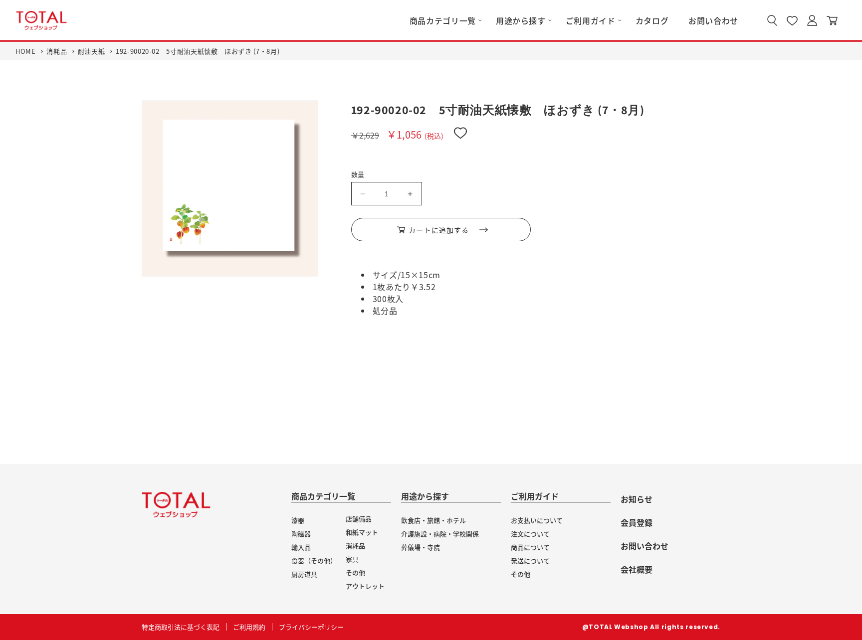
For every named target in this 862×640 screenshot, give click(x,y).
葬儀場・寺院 (420, 547)
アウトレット (365, 586)
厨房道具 (304, 574)
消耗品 (56, 51)
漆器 (297, 520)
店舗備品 (359, 518)
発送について (530, 560)
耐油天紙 (91, 51)
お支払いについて (537, 520)
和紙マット (362, 532)
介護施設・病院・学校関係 (440, 533)
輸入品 (301, 547)
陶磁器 (301, 533)
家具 (352, 559)
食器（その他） (314, 560)
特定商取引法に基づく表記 (180, 627)
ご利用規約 (249, 627)
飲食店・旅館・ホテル (433, 520)
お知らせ (636, 499)
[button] (443, 20)
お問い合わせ (644, 546)
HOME (25, 51)
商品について (530, 547)
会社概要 (636, 569)
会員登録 (636, 522)
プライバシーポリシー (311, 627)
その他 (355, 572)
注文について (530, 533)
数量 (358, 174)
